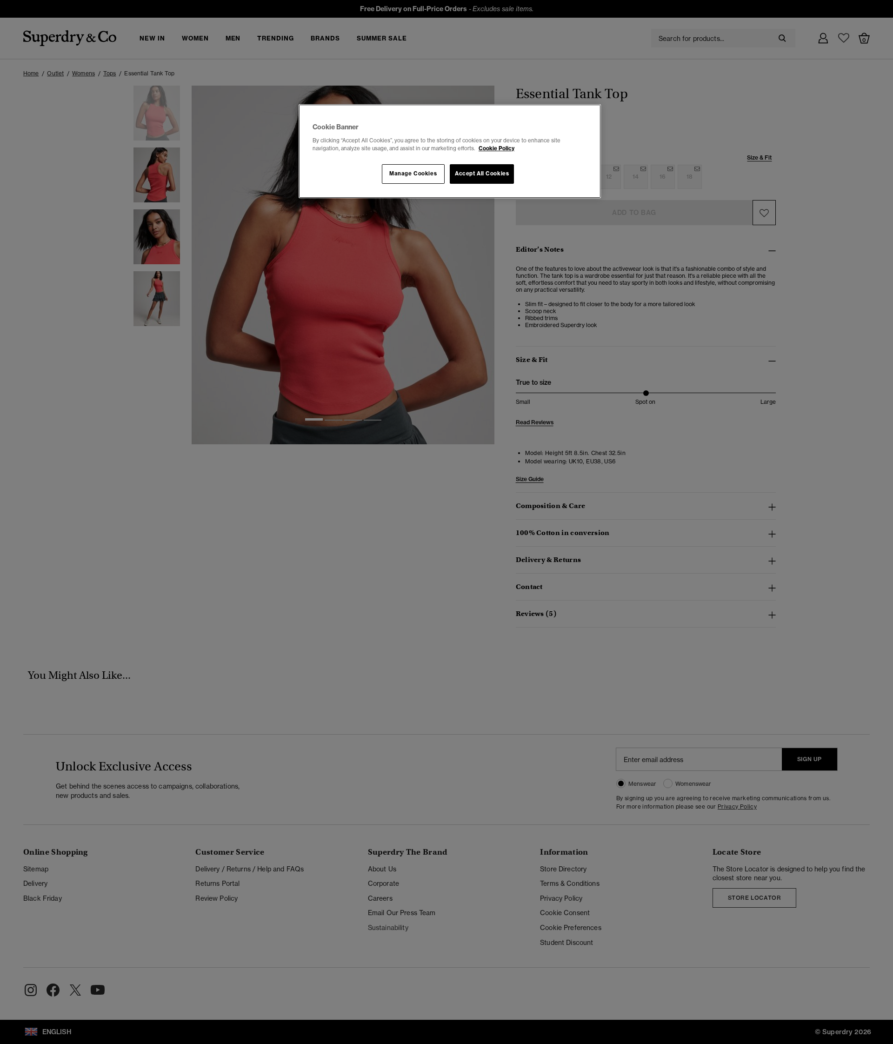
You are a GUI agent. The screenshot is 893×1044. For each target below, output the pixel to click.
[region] (450, 151)
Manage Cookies (413, 173)
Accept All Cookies (482, 173)
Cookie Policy (496, 148)
